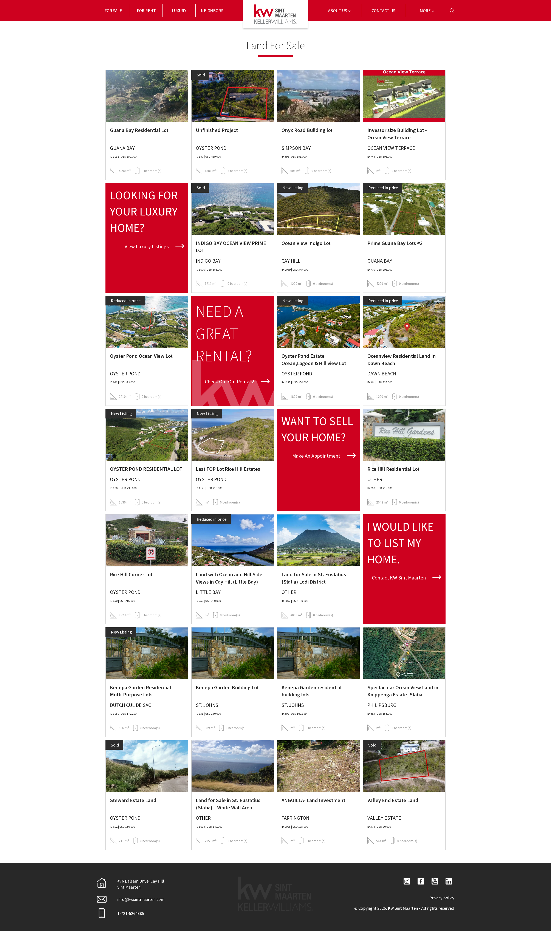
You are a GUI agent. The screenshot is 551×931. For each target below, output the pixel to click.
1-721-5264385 (130, 913)
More (426, 10)
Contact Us (383, 10)
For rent (146, 10)
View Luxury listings (147, 246)
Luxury (179, 10)
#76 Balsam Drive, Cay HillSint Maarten (140, 884)
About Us (338, 10)
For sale (113, 10)
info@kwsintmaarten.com (140, 899)
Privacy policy (441, 897)
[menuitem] (113, 10)
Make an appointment (316, 455)
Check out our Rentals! (230, 381)
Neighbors (212, 10)
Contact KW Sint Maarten (399, 577)
